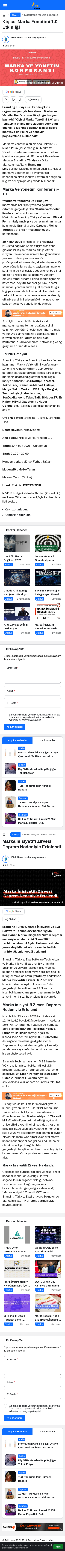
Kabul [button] (58, 1547)
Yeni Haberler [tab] (47, 740)
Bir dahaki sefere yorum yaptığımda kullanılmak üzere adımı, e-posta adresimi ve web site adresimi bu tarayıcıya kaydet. (34, 717)
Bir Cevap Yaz (15, 649)
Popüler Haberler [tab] (17, 740)
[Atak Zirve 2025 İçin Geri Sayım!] (17, 619)
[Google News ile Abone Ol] (14, 92)
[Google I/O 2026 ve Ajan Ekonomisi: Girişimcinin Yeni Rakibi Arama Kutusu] (48, 1241)
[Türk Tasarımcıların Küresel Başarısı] (32, 785)
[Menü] (4, 5)
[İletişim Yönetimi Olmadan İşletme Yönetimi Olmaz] (48, 550)
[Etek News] (35, 4)
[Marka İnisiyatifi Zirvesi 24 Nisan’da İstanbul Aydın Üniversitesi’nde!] (48, 619)
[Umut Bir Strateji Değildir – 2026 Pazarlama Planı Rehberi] (17, 550)
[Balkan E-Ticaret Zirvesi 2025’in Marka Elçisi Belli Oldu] (32, 819)
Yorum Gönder (14, 727)
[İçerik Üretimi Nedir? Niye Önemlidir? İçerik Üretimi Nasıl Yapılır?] (17, 1276)
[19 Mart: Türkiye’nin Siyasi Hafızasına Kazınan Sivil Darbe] (32, 802)
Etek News (17, 37)
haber (50, 1540)
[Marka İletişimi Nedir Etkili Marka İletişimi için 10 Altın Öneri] (48, 1310)
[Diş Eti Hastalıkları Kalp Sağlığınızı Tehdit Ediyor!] (32, 769)
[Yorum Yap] (6, 99)
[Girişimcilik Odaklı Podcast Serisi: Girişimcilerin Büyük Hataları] (17, 1310)
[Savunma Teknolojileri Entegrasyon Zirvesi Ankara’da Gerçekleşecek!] (48, 584)
